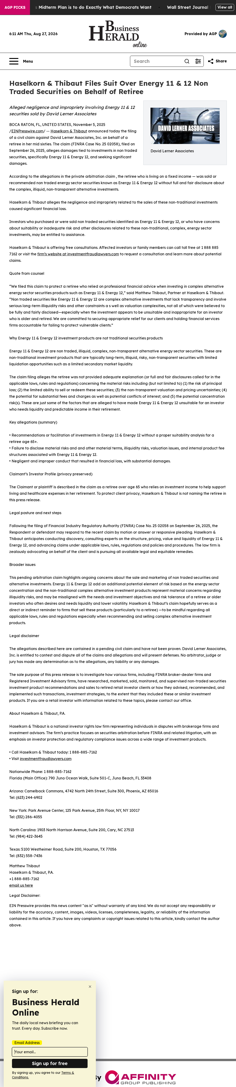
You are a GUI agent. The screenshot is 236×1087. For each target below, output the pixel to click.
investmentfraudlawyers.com (45, 758)
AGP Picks (15, 7)
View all (225, 7)
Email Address (27, 1042)
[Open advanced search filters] (198, 61)
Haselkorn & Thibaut (68, 131)
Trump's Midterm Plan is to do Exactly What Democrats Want (86, 7)
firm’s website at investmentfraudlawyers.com (78, 254)
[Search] (186, 61)
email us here (21, 885)
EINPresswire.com (27, 131)
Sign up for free (50, 1063)
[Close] (90, 986)
